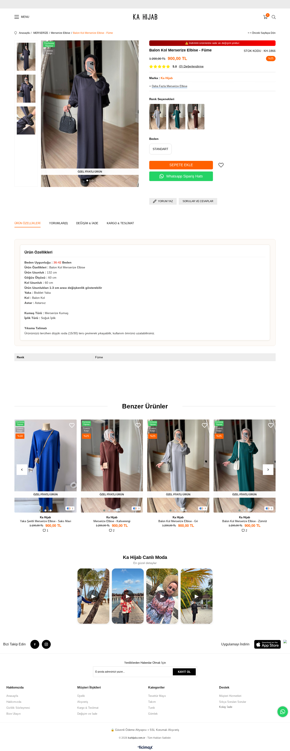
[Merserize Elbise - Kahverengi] (112, 466)
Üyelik (81, 695)
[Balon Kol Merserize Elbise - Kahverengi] (195, 116)
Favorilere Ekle (72, 425)
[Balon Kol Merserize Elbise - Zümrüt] (176, 116)
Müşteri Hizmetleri (230, 695)
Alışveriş (82, 701)
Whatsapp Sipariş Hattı (184, 176)
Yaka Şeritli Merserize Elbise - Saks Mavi (45, 521)
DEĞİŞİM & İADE (87, 223)
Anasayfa (12, 695)
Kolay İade (225, 706)
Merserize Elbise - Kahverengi (111, 521)
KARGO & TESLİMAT (120, 223)
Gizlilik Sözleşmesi (18, 707)
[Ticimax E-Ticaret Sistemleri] (145, 748)
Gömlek (153, 713)
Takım (152, 701)
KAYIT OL (184, 671)
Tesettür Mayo (157, 695)
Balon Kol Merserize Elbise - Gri (178, 521)
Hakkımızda (13, 701)
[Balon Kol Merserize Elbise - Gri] (157, 116)
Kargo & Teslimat (88, 707)
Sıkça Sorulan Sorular (232, 701)
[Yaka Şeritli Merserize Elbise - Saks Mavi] (45, 466)
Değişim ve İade (87, 713)
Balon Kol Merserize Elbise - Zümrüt (244, 521)
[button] (87, 180)
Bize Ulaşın (13, 713)
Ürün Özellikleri (27, 223)
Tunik (151, 707)
